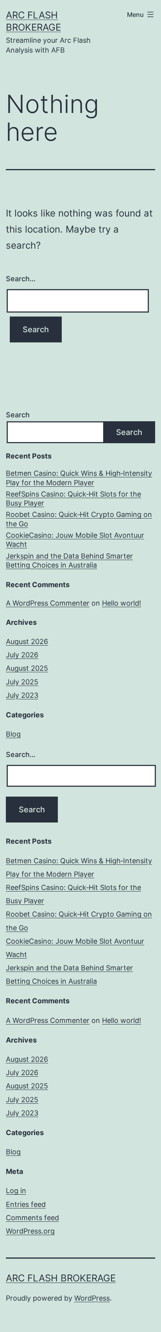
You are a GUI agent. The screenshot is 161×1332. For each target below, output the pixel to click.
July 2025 (22, 682)
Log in (16, 1190)
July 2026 (22, 655)
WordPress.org (30, 1231)
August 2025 (27, 668)
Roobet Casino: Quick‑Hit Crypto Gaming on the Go (79, 519)
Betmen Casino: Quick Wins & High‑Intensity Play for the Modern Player (79, 477)
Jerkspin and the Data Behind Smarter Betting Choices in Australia (69, 560)
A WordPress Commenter (47, 603)
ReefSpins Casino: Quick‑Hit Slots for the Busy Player (73, 498)
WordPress (92, 1298)
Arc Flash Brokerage (61, 1278)
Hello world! (121, 603)
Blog (13, 734)
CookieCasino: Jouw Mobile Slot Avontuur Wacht (75, 539)
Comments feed (32, 1218)
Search (18, 415)
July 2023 (22, 695)
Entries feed (26, 1204)
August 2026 (27, 641)
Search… (21, 279)
